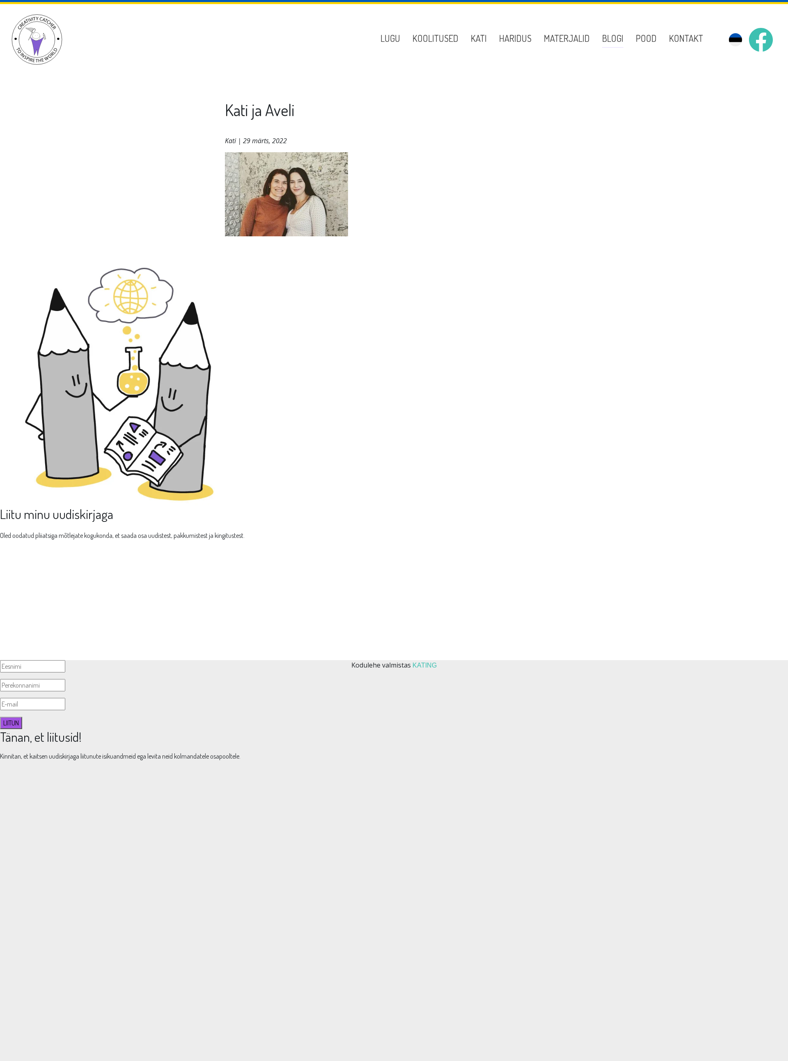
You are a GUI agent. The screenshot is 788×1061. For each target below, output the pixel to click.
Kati (479, 38)
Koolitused (435, 38)
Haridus (515, 38)
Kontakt (686, 38)
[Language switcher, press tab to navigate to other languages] (735, 39)
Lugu (390, 38)
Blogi (612, 38)
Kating (424, 665)
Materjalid (567, 38)
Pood (646, 38)
